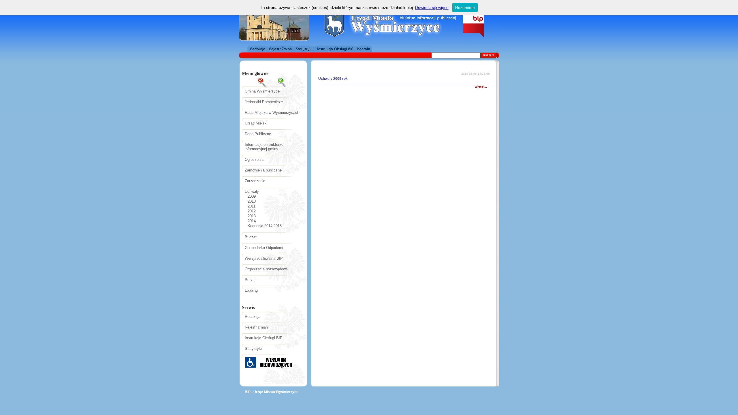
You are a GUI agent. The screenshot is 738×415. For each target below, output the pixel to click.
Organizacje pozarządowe (266, 269)
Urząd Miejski (256, 123)
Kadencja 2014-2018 (265, 226)
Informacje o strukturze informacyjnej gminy (264, 146)
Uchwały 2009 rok (333, 79)
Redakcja (252, 316)
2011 (251, 206)
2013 (252, 216)
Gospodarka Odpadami (264, 248)
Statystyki (253, 348)
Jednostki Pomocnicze (264, 102)
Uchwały (252, 191)
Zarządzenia (255, 181)
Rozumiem (465, 7)
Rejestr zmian (256, 327)
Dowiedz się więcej (432, 7)
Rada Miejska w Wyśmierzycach (272, 112)
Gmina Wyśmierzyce (262, 91)
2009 (252, 196)
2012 (252, 211)
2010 (252, 201)
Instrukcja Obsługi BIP (264, 338)
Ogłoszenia (254, 159)
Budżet (251, 237)
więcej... (481, 86)
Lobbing (251, 290)
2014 (252, 221)
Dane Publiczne (258, 134)
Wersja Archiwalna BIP (264, 258)
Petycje (251, 280)
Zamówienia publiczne (263, 170)
